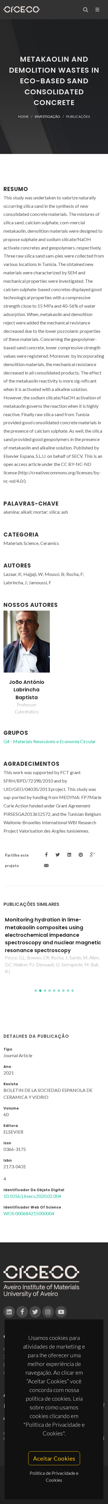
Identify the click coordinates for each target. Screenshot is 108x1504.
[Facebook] (22, 1312)
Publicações (78, 116)
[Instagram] (48, 1312)
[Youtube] (61, 1312)
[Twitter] (35, 1312)
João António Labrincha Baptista (26, 690)
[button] (36, 990)
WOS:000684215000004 (28, 1213)
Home (23, 116)
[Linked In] (9, 1312)
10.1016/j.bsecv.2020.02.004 (32, 1196)
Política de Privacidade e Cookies (54, 1476)
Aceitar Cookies (54, 1458)
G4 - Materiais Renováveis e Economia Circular (49, 741)
